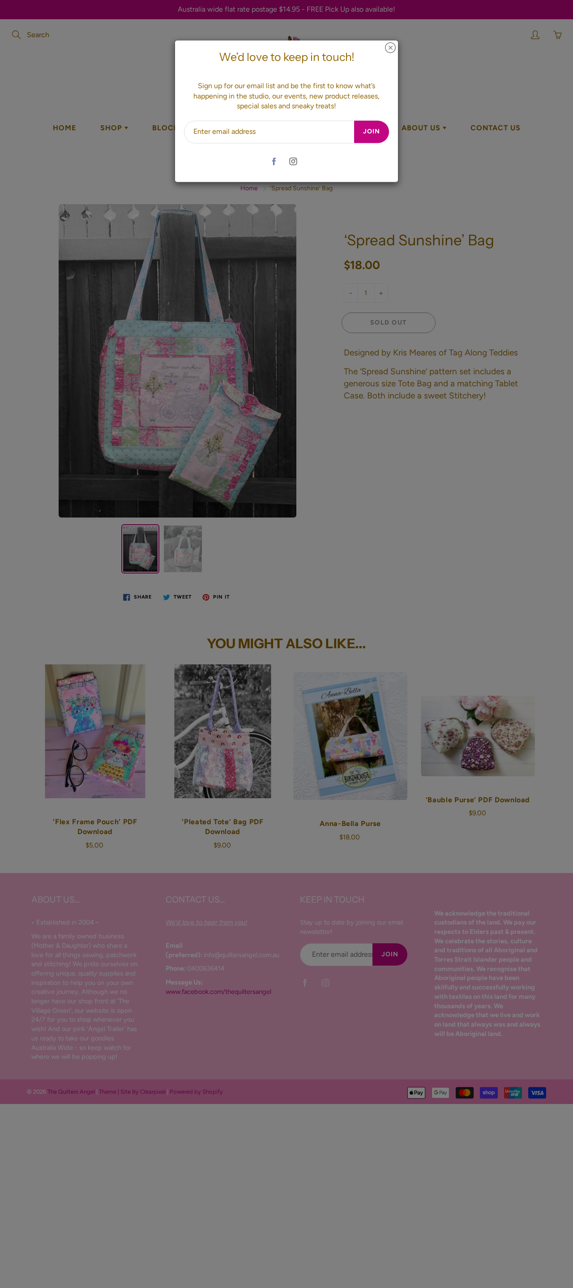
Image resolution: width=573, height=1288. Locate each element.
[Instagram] (293, 161)
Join (371, 132)
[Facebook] (274, 161)
